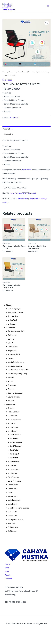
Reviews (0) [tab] (7, 134)
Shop (7, 567)
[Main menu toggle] (48, 6)
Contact (8, 579)
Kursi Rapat (32, 72)
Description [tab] (7, 129)
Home (4, 72)
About (7, 575)
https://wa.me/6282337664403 (23, 193)
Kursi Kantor (22, 72)
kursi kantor (27, 170)
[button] (46, 23)
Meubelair (12, 72)
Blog (7, 571)
